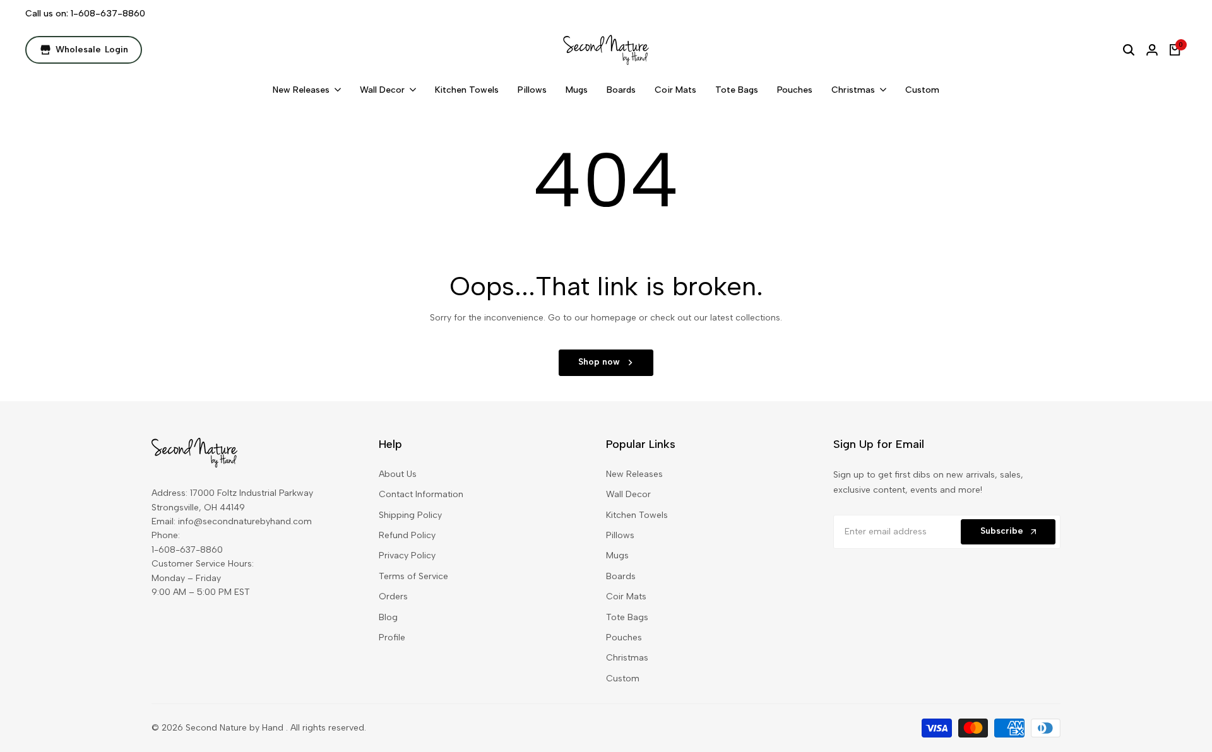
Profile (392, 637)
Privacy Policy (407, 555)
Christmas (627, 657)
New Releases (634, 474)
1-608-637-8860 (108, 13)
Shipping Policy (410, 515)
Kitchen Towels (637, 515)
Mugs (617, 555)
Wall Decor (628, 494)
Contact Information (421, 494)
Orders (393, 596)
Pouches (624, 637)
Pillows (620, 535)
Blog (388, 617)
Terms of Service (413, 576)
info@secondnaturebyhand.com (245, 521)
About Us (398, 474)
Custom (622, 678)
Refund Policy (407, 535)
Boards (621, 576)
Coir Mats (626, 596)
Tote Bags (627, 617)
